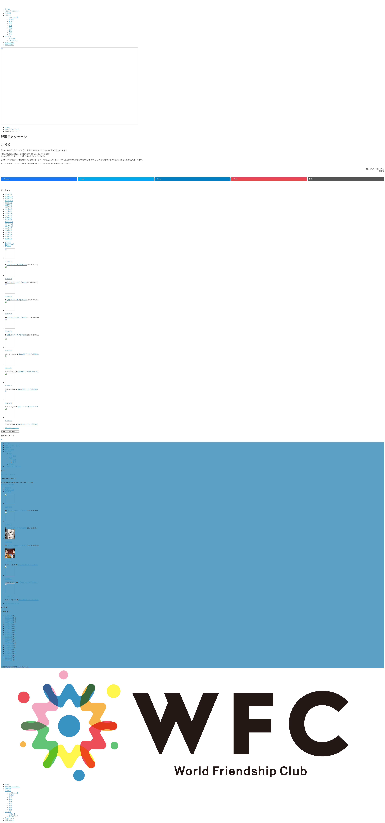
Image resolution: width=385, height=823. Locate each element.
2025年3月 (8, 215)
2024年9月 (8, 228)
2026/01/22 (8, 579)
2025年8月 (8, 205)
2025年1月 (8, 220)
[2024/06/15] (10, 382)
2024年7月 (8, 232)
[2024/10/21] (10, 347)
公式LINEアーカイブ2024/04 (28, 371)
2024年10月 (9, 226)
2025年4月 (8, 213)
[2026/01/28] (10, 293)
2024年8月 (8, 230)
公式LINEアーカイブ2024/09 (12, 428)
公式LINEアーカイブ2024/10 (28, 354)
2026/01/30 (8, 279)
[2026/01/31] (10, 258)
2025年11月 (9, 199)
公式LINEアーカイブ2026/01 (17, 265)
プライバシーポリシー (13, 466)
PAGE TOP (375, 796)
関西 (10, 28)
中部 (10, 26)
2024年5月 (8, 236)
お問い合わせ (9, 45)
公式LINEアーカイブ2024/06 (27, 389)
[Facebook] (1, 184)
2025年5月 (8, 211)
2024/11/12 (8, 403)
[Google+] (5, 184)
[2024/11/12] (10, 400)
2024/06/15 (8, 385)
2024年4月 (8, 238)
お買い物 (12, 38)
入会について (9, 42)
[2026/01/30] (10, 275)
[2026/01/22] (10, 575)
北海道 (11, 19)
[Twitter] (3, 184)
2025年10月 (9, 201)
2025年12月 (9, 196)
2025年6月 (8, 209)
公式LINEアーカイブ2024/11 (28, 407)
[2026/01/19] (10, 593)
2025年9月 (8, 203)
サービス (8, 36)
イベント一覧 (13, 17)
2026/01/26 (8, 314)
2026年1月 (8, 194)
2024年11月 (9, 224)
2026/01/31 (8, 261)
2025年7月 (8, 207)
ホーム (7, 9)
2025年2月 (8, 217)
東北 (10, 21)
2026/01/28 (8, 296)
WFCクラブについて (12, 11)
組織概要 (8, 13)
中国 (10, 30)
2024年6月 (8, 234)
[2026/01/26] (10, 310)
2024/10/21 (8, 350)
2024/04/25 (8, 368)
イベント (8, 15)
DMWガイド (13, 40)
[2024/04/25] (10, 365)
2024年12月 (9, 222)
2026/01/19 (8, 596)
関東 (10, 24)
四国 (10, 32)
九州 (10, 34)
